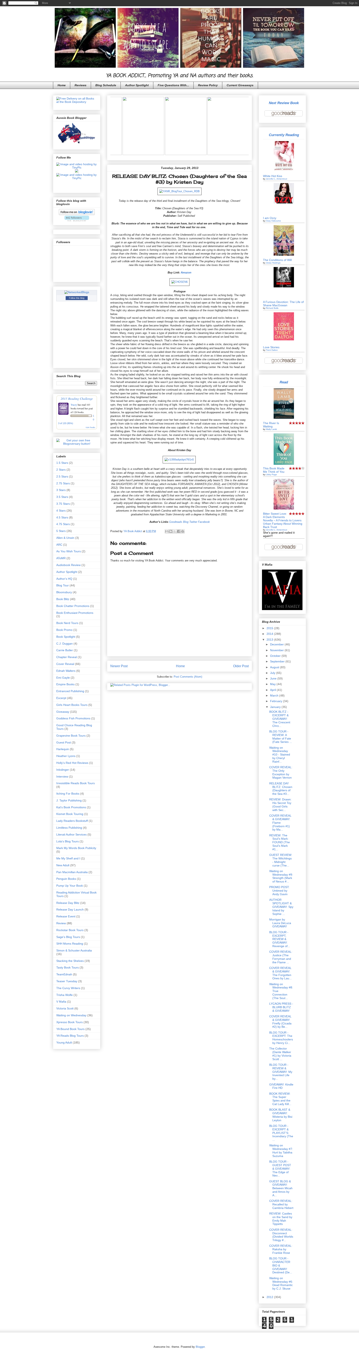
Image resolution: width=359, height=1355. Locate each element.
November (277, 650)
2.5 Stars (62, 476)
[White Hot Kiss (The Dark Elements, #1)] (284, 171)
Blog (185, 521)
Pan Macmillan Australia (72, 872)
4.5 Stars (62, 517)
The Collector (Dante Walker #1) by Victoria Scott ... (280, 1054)
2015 (270, 628)
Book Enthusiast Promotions (74, 612)
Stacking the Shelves (70, 960)
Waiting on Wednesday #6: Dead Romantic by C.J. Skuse (281, 1283)
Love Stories (271, 347)
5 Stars (61, 531)
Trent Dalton (272, 350)
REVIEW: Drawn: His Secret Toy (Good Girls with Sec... (280, 804)
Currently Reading (284, 135)
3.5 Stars (62, 496)
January (276, 707)
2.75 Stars (63, 483)
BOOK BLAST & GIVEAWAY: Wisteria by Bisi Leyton (280, 1115)
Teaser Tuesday (66, 981)
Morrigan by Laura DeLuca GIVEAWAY (280, 923)
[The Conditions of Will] (284, 254)
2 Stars (61, 469)
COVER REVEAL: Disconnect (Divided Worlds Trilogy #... (281, 1235)
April (273, 690)
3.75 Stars (63, 503)
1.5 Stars (62, 462)
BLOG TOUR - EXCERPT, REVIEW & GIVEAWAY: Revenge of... (279, 939)
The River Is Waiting (271, 424)
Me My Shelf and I (68, 858)
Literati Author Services (71, 834)
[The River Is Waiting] (284, 417)
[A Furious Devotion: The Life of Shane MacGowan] (284, 286)
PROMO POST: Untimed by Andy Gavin (279, 890)
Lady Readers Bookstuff (72, 820)
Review (61, 923)
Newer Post (119, 666)
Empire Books (65, 684)
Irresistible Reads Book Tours (75, 783)
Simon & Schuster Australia (74, 950)
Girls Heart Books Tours (71, 704)
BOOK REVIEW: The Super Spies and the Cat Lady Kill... (280, 1099)
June (273, 678)
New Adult (62, 865)
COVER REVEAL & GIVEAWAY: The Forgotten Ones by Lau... (280, 973)
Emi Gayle (63, 677)
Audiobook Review (68, 565)
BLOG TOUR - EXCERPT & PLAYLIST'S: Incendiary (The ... (281, 1132)
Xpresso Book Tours (69, 1022)
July (273, 672)
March (274, 695)
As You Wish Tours (68, 551)
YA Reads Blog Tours (70, 1035)
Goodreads (175, 521)
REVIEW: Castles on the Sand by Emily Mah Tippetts (280, 1219)
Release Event (65, 916)
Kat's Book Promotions (71, 807)
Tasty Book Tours (67, 967)
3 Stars (61, 490)
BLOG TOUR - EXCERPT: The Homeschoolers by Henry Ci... (281, 1038)
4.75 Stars (63, 524)
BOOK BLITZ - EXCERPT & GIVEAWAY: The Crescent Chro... (279, 718)
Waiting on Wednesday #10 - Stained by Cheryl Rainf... (279, 754)
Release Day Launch (70, 909)
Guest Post (63, 742)
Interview (62, 776)
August (275, 667)
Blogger (200, 1346)
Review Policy (208, 85)
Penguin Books (66, 878)
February (276, 701)
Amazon (186, 272)
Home (62, 85)
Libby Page (271, 474)
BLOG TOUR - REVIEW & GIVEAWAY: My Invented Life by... (280, 1071)
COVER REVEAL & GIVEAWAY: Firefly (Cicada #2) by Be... (280, 1021)
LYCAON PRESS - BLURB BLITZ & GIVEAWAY (281, 1007)
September (277, 661)
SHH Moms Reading (69, 943)
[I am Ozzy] (284, 202)
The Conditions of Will (277, 260)
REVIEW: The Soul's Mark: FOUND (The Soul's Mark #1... (279, 842)
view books (90, 427)
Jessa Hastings (273, 263)
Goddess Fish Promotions (73, 718)
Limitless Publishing (69, 827)
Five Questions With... (173, 85)
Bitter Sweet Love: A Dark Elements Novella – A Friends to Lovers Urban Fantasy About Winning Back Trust (282, 520)
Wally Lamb (271, 429)
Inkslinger (62, 769)
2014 (270, 633)
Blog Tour (62, 585)
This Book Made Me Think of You (273, 470)
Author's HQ (64, 578)
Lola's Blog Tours (67, 841)
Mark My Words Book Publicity (76, 848)
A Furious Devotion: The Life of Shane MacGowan (283, 303)
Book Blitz (62, 599)
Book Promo (64, 629)
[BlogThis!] (171, 531)
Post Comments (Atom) (188, 676)
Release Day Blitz (67, 903)
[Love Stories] (284, 339)
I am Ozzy (269, 218)
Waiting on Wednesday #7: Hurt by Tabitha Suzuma (281, 1150)
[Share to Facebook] (179, 531)
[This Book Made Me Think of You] (284, 463)
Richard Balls (272, 308)
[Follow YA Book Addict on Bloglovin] (77, 214)
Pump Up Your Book (69, 885)
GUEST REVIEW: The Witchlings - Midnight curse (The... (280, 860)
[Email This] (167, 531)
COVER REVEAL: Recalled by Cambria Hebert (281, 1204)
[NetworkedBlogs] (76, 292)
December (277, 644)
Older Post (241, 666)
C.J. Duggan (64, 643)
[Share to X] (175, 531)
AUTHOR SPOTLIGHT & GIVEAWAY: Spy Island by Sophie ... (281, 906)
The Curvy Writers (68, 988)
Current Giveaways (240, 85)
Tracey (74, 404)
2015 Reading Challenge (77, 398)
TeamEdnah (64, 974)
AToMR (61, 558)
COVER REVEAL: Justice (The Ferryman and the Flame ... (280, 957)
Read (284, 382)
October (276, 655)
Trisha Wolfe (64, 995)
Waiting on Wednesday (71, 1015)
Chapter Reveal (66, 657)
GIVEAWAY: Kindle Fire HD (281, 1086)
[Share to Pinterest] (183, 531)
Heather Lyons (65, 756)
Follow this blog (76, 298)
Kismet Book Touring (69, 814)
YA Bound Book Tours (70, 1029)
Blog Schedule (105, 85)
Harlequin (62, 749)
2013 (270, 639)
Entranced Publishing (70, 691)
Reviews (80, 85)
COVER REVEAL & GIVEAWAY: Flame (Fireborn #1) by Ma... (280, 822)
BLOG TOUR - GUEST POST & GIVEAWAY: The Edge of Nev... (280, 1168)
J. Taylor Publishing (69, 800)
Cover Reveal (65, 664)
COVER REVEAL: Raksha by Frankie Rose (280, 1249)
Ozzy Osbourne (273, 221)
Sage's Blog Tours (68, 937)
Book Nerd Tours (67, 623)
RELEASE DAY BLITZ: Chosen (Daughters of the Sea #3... (280, 788)
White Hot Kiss (272, 176)
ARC (59, 544)
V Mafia (61, 1001)
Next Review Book (284, 103)
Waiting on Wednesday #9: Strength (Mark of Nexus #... (281, 876)
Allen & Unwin (65, 537)
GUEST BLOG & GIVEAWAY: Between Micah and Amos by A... (281, 1188)
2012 (270, 1297)
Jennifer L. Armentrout (276, 179)
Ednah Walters (65, 670)
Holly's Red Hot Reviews (72, 762)
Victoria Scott (65, 1008)
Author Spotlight (137, 85)
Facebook (204, 521)
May (273, 684)
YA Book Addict (133, 531)
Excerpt (61, 698)
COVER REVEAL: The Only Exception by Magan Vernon (280, 772)
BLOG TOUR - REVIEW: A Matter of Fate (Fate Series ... (280, 736)
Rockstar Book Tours (70, 930)
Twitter (193, 521)
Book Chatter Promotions (72, 606)
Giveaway (62, 711)
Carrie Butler (64, 650)
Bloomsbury (64, 592)
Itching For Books (67, 793)
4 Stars (61, 510)
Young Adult (64, 1042)
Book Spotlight (65, 636)
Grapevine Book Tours (71, 735)
